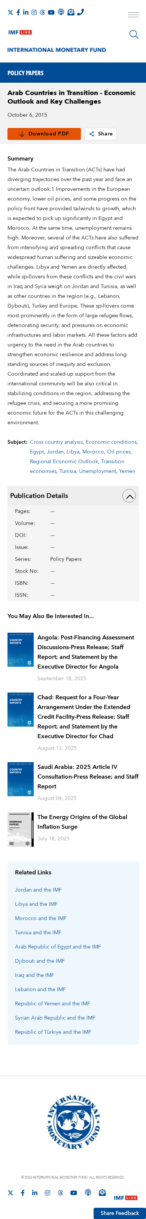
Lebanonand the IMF (40, 989)
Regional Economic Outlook (64, 461)
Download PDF (48, 133)
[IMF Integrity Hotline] (80, 12)
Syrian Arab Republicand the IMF (55, 1018)
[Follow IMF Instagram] (34, 12)
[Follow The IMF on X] (10, 12)
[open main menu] (133, 15)
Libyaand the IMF (36, 904)
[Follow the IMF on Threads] (42, 12)
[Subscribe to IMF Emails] (70, 12)
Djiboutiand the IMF (40, 961)
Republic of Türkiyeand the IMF (53, 1032)
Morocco (93, 451)
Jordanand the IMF (38, 890)
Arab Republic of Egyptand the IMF (58, 946)
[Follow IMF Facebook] (18, 12)
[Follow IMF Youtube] (51, 12)
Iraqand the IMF (34, 975)
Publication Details (39, 496)
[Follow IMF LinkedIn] (25, 12)
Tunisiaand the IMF (38, 932)
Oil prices (119, 451)
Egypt (37, 451)
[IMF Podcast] (61, 12)
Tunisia (68, 471)
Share (105, 133)
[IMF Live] (20, 30)
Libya (73, 451)
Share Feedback (120, 1213)
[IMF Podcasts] (88, 1192)
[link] (91, 134)
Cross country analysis (56, 442)
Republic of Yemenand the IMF (52, 1003)
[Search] (134, 34)
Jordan (55, 451)
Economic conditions (111, 442)
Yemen (127, 471)
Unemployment (97, 471)
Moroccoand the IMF (41, 918)
